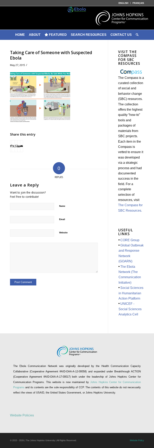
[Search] (137, 35)
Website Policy (137, 440)
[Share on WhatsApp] (16, 146)
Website (63, 232)
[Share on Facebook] (11, 146)
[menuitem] (124, 3)
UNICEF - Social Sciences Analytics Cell (130, 309)
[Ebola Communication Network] (77, 18)
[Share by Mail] (21, 146)
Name (62, 206)
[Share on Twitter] (13, 146)
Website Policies (22, 415)
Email (62, 219)
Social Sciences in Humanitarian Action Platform (131, 293)
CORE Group (129, 240)
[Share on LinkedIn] (18, 146)
